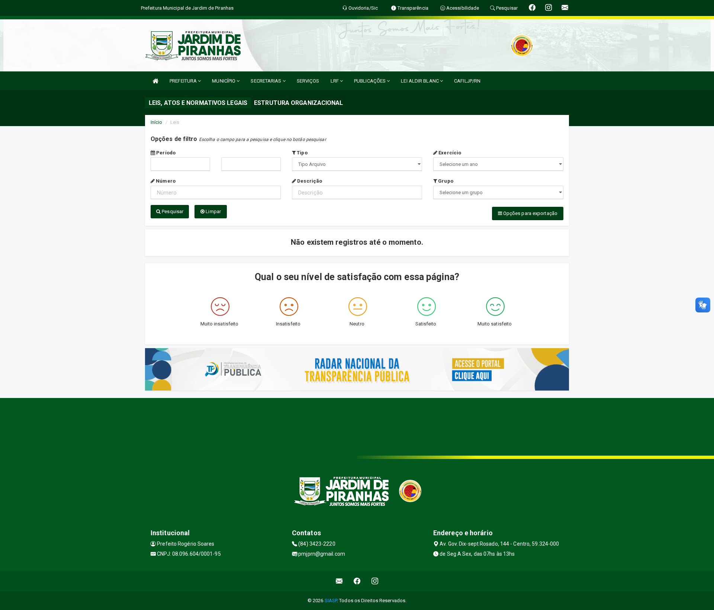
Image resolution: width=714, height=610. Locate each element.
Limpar (213, 211)
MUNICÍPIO (224, 81)
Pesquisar (172, 211)
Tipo (302, 152)
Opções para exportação (529, 213)
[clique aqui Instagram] (375, 581)
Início (157, 122)
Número (165, 181)
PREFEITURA (184, 81)
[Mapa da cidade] (357, 426)
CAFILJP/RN (467, 81)
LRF (335, 81)
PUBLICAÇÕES (370, 81)
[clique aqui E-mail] (339, 581)
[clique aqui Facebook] (357, 581)
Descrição (309, 181)
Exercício (449, 152)
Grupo (445, 181)
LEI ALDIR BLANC (420, 81)
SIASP (331, 600)
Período (165, 152)
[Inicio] (155, 80)
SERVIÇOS (308, 81)
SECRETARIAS (266, 81)
